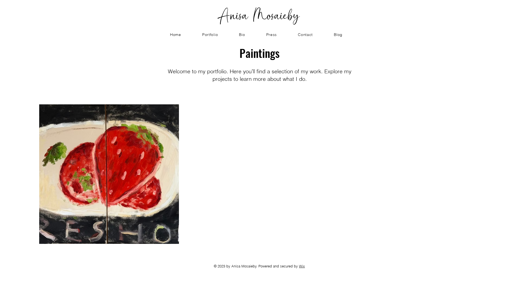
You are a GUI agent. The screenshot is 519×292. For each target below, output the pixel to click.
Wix (302, 266)
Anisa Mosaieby (259, 15)
